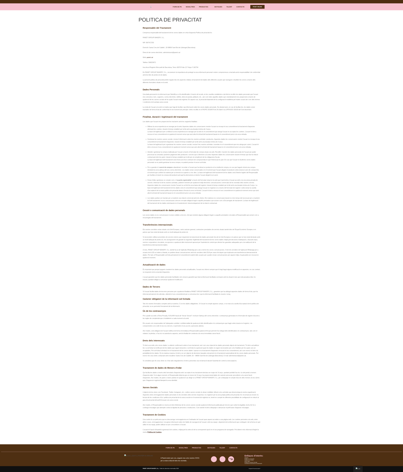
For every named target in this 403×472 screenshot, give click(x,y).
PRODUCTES (203, 7)
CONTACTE (240, 7)
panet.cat (150, 57)
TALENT (229, 7)
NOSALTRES (190, 7)
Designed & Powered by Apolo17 (254, 468)
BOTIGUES (218, 7)
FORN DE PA (177, 7)
